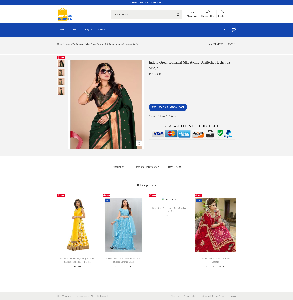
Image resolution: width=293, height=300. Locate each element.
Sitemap (232, 296)
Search (179, 14)
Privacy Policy (190, 296)
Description (118, 166)
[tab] (118, 167)
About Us (175, 296)
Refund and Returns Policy (212, 296)
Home (59, 44)
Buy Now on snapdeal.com (168, 107)
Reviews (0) (175, 166)
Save (62, 57)
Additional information (146, 166)
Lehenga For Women (74, 44)
